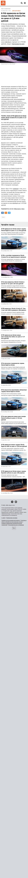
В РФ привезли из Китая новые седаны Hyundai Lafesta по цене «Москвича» (13, 472)
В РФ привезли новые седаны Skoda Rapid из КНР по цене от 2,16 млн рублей (14, 445)
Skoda (3, 217)
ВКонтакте (17, 209)
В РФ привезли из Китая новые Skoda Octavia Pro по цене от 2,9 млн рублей (13, 117)
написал (15, 188)
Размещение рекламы (11, 518)
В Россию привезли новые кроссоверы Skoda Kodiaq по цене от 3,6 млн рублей (13, 418)
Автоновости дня (18, 44)
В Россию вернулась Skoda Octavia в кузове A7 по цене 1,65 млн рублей (12, 283)
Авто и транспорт (5, 8)
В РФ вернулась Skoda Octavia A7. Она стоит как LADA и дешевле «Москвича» (13, 309)
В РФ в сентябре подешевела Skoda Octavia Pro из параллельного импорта (13, 256)
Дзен (22, 209)
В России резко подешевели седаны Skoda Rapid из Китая (12, 364)
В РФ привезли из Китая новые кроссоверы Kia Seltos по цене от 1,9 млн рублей (13, 336)
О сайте (3, 518)
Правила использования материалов (10, 520)
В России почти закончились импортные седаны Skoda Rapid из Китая (14, 390)
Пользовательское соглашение (16, 525)
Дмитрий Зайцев (16, 10)
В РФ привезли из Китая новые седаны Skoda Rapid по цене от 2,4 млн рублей (13, 229)
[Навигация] (25, 3)
